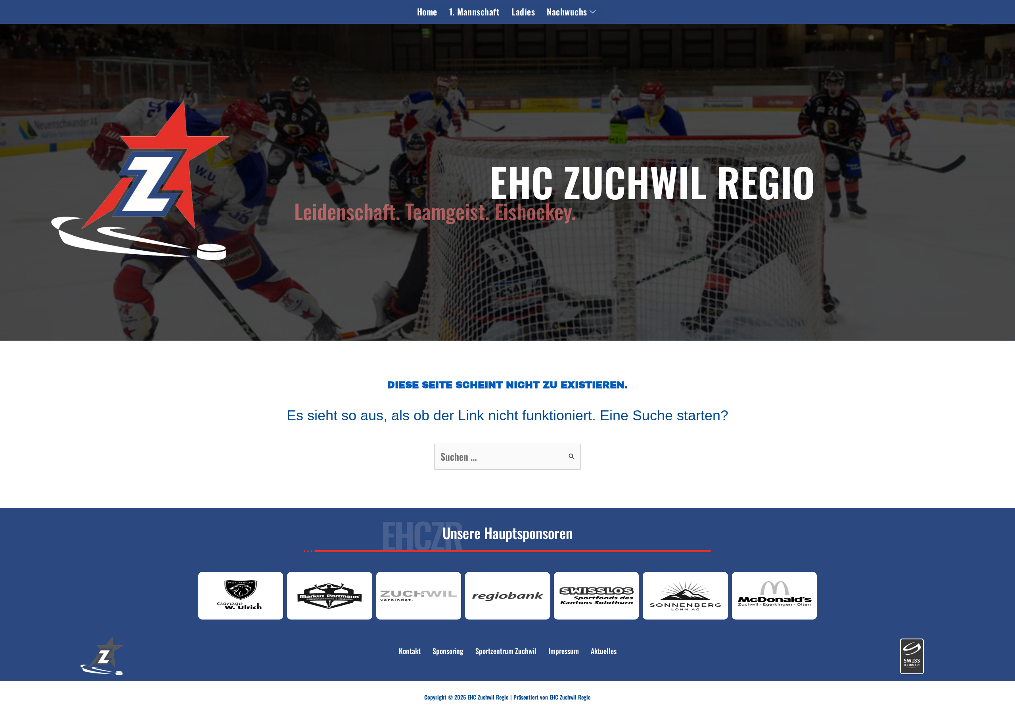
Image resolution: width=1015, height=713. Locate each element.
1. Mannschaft (474, 11)
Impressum (563, 651)
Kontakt (410, 651)
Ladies (523, 11)
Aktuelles (604, 651)
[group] (240, 596)
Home (427, 11)
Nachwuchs (567, 11)
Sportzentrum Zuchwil (505, 651)
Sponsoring (448, 651)
